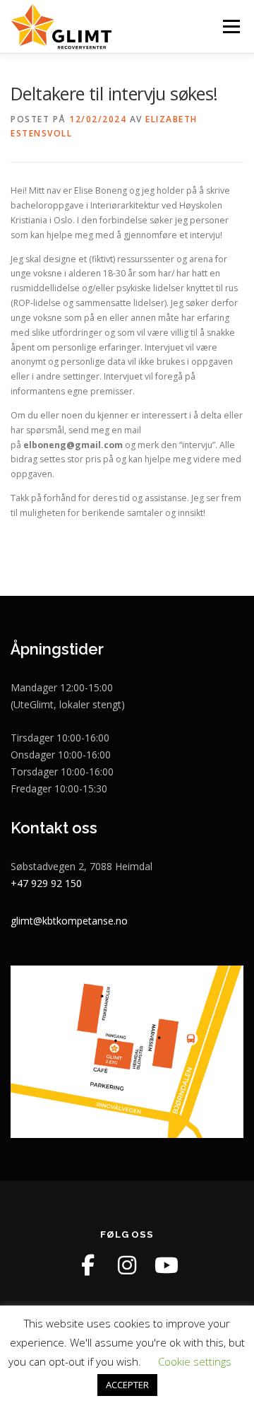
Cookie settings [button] (194, 1361)
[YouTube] (166, 1265)
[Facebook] (87, 1265)
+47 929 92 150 (46, 883)
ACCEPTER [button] (127, 1384)
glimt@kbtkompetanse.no (69, 920)
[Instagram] (127, 1265)
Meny (230, 26)
